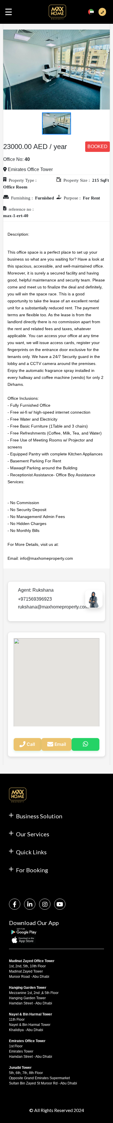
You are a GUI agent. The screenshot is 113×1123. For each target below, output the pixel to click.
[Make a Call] (102, 12)
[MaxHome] (57, 14)
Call (31, 744)
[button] (11, 70)
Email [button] (60, 744)
